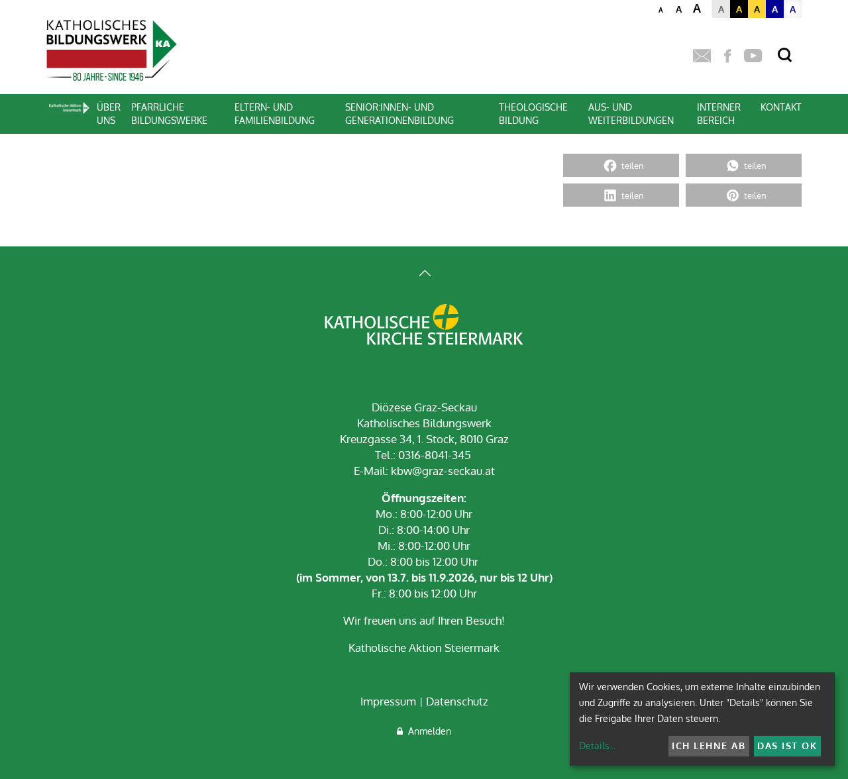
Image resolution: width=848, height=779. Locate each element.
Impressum (388, 701)
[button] (621, 165)
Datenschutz (457, 701)
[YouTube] (753, 56)
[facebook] (727, 56)
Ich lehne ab (708, 745)
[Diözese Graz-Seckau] (424, 326)
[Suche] (785, 55)
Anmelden (427, 731)
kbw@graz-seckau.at (443, 471)
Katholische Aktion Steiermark (424, 647)
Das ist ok (787, 745)
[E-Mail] (702, 56)
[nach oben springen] (424, 274)
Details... (597, 745)
